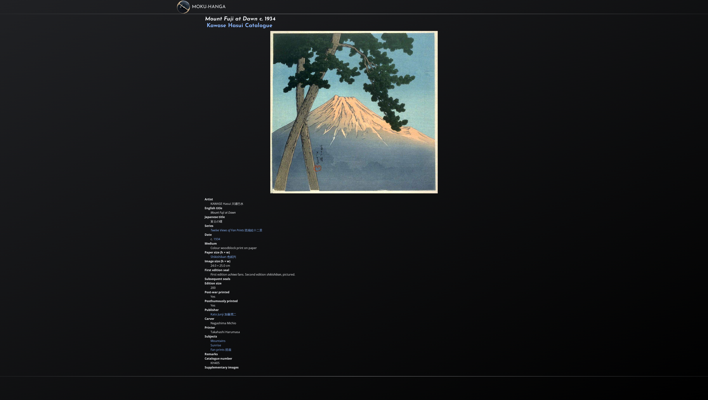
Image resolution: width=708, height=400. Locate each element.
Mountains (218, 341)
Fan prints (221, 350)
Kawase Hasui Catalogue (240, 26)
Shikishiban (223, 257)
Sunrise (216, 345)
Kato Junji (223, 314)
